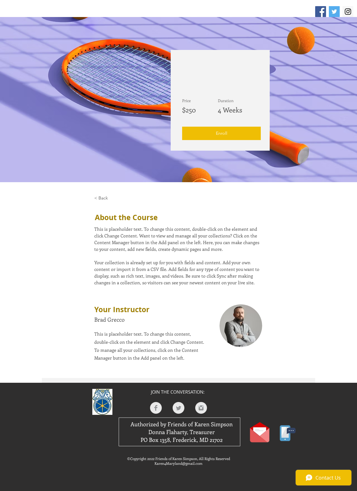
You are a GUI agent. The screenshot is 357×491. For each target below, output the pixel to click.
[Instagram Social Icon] (347, 11)
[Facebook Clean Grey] (156, 408)
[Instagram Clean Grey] (201, 408)
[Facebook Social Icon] (320, 11)
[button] (221, 133)
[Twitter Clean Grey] (178, 408)
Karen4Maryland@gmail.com (178, 463)
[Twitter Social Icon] (334, 11)
